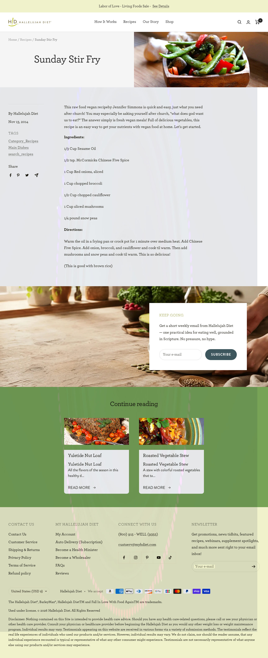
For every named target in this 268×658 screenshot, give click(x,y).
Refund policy (19, 573)
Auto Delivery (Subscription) (79, 542)
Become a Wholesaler (73, 558)
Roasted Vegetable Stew (166, 455)
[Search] (239, 22)
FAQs (60, 565)
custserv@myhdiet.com (137, 545)
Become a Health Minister (76, 550)
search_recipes (20, 154)
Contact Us (17, 534)
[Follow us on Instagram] (135, 557)
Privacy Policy (19, 558)
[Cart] (257, 22)
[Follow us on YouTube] (158, 557)
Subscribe (221, 354)
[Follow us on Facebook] (124, 557)
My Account (65, 534)
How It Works (105, 22)
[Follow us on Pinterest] (147, 557)
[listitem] (11, 175)
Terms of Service (22, 565)
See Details (160, 6)
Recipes (129, 22)
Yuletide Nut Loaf (84, 455)
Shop (169, 22)
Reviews (62, 573)
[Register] (253, 566)
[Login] (248, 22)
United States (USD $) (27, 591)
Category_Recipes (23, 141)
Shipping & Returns (24, 550)
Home (12, 39)
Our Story (151, 22)
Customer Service (22, 542)
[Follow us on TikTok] (170, 557)
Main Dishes (18, 148)
